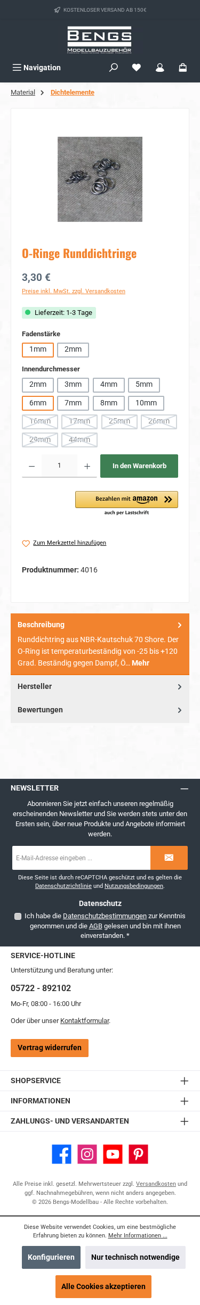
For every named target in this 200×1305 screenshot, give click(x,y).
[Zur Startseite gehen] (100, 40)
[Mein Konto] (160, 68)
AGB (95, 926)
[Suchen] (113, 68)
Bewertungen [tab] (40, 709)
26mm (162, 423)
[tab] (100, 644)
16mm (43, 423)
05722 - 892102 (41, 988)
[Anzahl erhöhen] (87, 466)
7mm (73, 403)
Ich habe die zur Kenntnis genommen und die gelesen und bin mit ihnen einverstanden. (105, 926)
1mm (37, 349)
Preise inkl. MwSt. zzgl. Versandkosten (73, 291)
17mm (83, 423)
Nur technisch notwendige (135, 1257)
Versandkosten (156, 1184)
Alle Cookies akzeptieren (103, 1286)
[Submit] (169, 858)
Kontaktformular (84, 1021)
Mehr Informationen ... (137, 1235)
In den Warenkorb (139, 466)
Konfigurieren (51, 1257)
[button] (126, 504)
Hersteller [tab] (35, 686)
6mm (37, 403)
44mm (83, 441)
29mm (43, 441)
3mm (73, 384)
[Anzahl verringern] (32, 466)
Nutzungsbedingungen (134, 886)
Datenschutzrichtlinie (63, 886)
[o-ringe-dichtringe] (100, 179)
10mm (146, 403)
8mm (108, 403)
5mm (144, 384)
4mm (108, 384)
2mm (73, 349)
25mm (123, 423)
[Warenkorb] (183, 68)
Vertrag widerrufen (50, 1047)
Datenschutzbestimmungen (105, 916)
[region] (100, 179)
